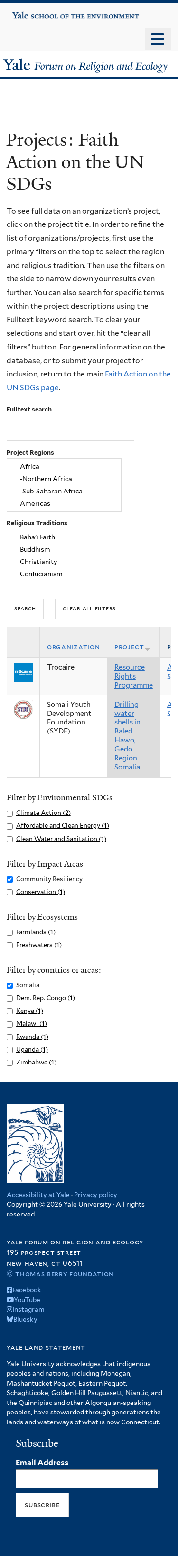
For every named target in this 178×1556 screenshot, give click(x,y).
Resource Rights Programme (133, 676)
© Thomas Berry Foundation (60, 1274)
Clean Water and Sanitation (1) (61, 838)
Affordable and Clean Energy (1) (62, 825)
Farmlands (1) (36, 932)
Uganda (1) (32, 1049)
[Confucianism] (78, 574)
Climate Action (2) (43, 812)
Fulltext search (29, 409)
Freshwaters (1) (39, 944)
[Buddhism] (78, 550)
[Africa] (64, 467)
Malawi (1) (31, 1023)
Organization (73, 647)
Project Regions (30, 452)
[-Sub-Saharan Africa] (64, 491)
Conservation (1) (40, 891)
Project (129, 647)
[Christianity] (78, 561)
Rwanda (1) (32, 1036)
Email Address (42, 1462)
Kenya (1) (29, 1010)
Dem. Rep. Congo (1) (45, 998)
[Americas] (64, 503)
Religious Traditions (37, 523)
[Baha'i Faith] (78, 537)
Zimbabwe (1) (36, 1062)
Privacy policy (95, 1194)
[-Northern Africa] (64, 479)
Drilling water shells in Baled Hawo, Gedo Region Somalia (127, 736)
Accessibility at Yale (38, 1194)
